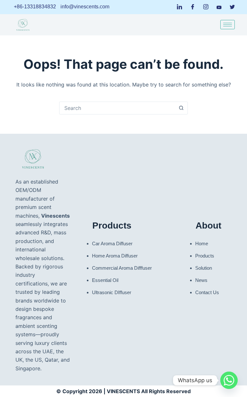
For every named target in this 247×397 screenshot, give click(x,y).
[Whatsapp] (229, 380)
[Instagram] (205, 7)
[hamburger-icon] (227, 24)
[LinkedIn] (179, 7)
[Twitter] (232, 7)
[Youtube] (219, 7)
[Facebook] (192, 7)
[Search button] (181, 108)
